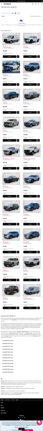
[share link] (16, 33)
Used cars (7, 399)
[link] (7, 4)
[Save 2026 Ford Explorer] (39, 173)
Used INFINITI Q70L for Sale (7, 360)
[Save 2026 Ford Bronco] (39, 61)
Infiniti (12, 399)
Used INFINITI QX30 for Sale (7, 363)
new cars (7, 335)
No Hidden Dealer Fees (21, 1)
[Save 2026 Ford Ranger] (39, 33)
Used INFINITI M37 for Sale (7, 349)
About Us (3, 410)
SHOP (2, 402)
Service (2, 407)
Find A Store (3, 413)
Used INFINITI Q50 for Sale (7, 352)
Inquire (9, 56)
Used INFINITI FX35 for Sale (7, 340)
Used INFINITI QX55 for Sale (7, 369)
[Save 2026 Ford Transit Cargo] (18, 33)
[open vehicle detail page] (11, 39)
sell (2, 405)
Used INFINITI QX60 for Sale (7, 372)
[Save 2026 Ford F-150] (18, 89)
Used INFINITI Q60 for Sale (7, 354)
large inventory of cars (13, 333)
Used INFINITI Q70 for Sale (7, 357)
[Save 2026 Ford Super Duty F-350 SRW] (18, 145)
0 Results (3, 16)
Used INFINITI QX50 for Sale (7, 366)
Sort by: (35, 16)
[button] (33, 4)
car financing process (17, 392)
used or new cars (28, 333)
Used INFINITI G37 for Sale (7, 346)
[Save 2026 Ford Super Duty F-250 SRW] (39, 145)
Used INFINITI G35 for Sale (7, 343)
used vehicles (14, 319)
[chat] (36, 4)
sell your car (35, 335)
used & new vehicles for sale (23, 331)
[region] (21, 425)
